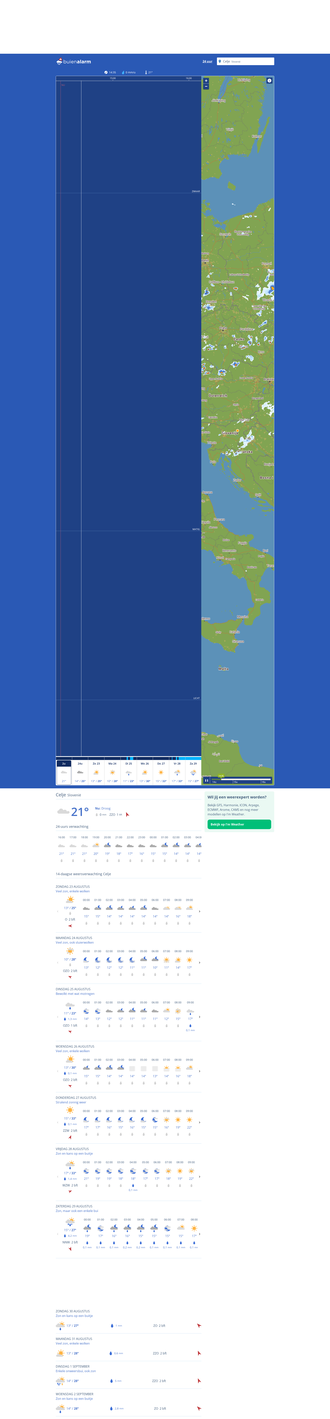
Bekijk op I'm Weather (227, 824)
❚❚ (207, 780)
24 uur (207, 61)
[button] (237, 430)
